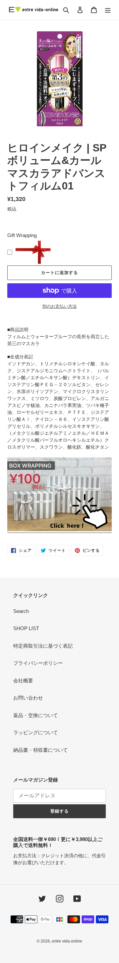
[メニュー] (108, 10)
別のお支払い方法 (59, 306)
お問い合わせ (28, 698)
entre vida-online (67, 941)
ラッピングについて (35, 732)
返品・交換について (35, 715)
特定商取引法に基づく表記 (43, 646)
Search (21, 611)
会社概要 (23, 680)
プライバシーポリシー (38, 663)
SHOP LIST (26, 628)
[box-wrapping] (59, 530)
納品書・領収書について (40, 750)
